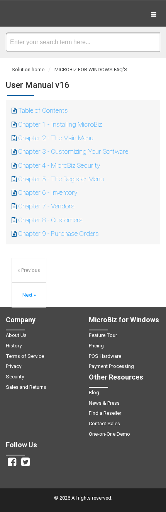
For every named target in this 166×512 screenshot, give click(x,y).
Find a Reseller (105, 413)
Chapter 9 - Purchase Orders (58, 233)
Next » (29, 295)
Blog (94, 392)
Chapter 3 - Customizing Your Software (73, 151)
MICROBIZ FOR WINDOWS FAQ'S (90, 69)
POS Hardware (105, 356)
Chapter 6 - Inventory (47, 192)
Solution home (29, 69)
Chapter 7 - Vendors (46, 206)
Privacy (13, 366)
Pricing (96, 346)
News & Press (104, 403)
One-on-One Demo (109, 434)
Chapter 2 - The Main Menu (55, 138)
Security (15, 377)
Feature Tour (103, 335)
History (14, 346)
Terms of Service (25, 356)
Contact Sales (104, 423)
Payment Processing (111, 366)
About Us (16, 335)
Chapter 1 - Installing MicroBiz (60, 124)
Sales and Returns (26, 387)
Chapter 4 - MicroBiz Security (59, 165)
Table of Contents (43, 110)
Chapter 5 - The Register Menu (61, 179)
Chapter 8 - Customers (50, 220)
